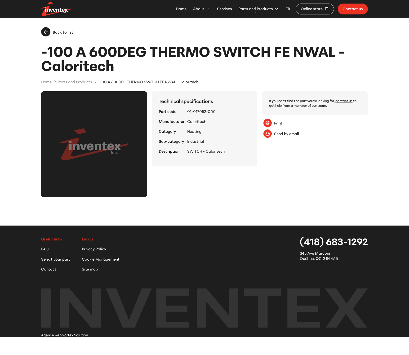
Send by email (286, 133)
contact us (343, 100)
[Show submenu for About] (208, 9)
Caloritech (196, 121)
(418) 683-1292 (334, 241)
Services (224, 8)
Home (181, 8)
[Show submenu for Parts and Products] (276, 9)
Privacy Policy (94, 248)
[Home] (56, 9)
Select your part (55, 259)
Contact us (353, 8)
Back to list (63, 32)
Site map (90, 268)
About (198, 8)
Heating (194, 131)
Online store (312, 8)
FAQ (45, 248)
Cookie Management (101, 259)
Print (278, 122)
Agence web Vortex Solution (64, 334)
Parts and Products (256, 8)
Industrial (195, 141)
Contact (48, 268)
